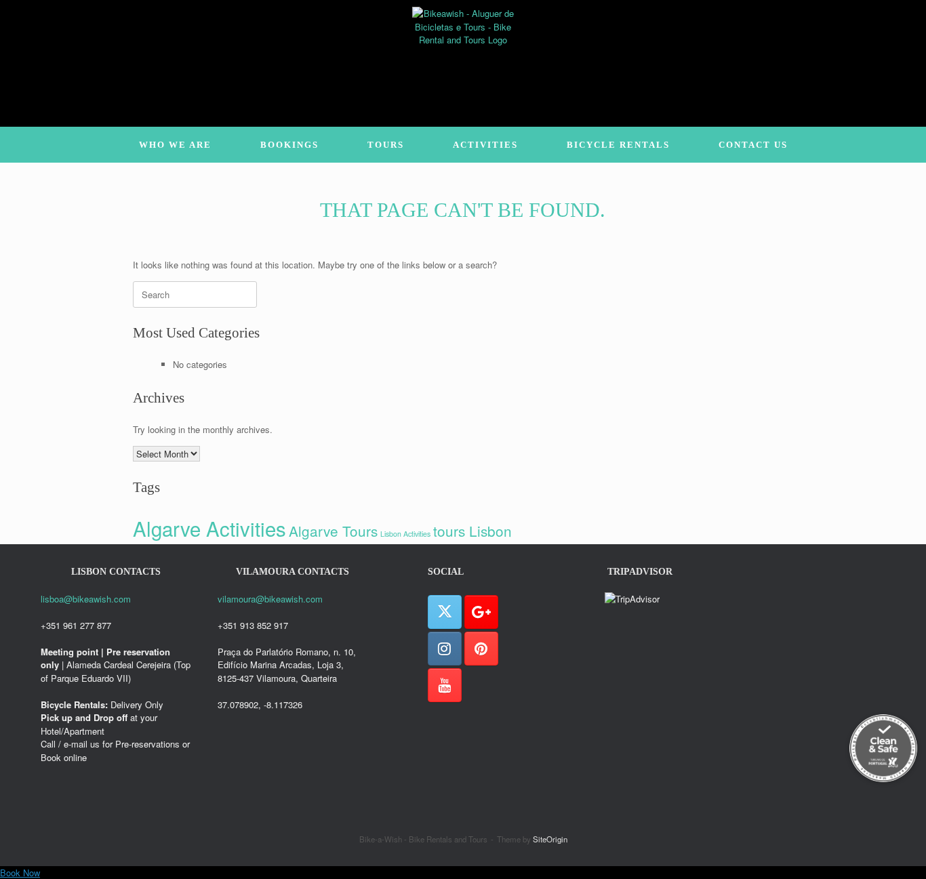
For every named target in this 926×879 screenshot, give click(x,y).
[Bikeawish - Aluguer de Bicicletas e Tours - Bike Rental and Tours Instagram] (445, 649)
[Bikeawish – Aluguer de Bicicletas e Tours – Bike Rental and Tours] (463, 57)
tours (385, 145)
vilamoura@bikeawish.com (270, 598)
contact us (753, 145)
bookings (289, 145)
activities (485, 145)
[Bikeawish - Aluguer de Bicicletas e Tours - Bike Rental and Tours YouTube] (445, 685)
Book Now (20, 872)
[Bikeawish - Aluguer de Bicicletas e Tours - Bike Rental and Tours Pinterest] (481, 649)
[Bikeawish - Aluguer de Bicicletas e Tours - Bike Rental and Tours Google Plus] (481, 612)
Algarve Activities (209, 528)
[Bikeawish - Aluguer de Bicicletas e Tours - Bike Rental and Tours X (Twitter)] (445, 612)
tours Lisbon (472, 530)
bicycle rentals (618, 145)
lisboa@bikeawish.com (86, 598)
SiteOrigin (550, 839)
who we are (175, 145)
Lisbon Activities (405, 534)
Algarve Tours (333, 530)
